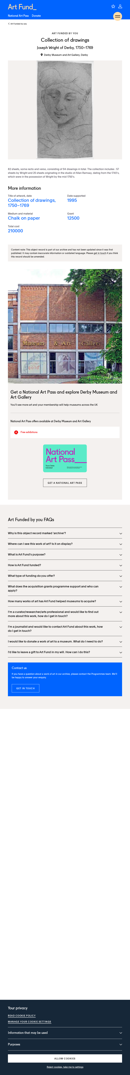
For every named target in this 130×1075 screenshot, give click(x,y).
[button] (65, 483)
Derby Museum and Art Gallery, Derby (66, 54)
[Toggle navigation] (117, 16)
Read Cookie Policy (22, 1015)
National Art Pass (18, 15)
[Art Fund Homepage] (22, 7)
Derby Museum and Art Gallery (72, 421)
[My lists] (113, 6)
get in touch (100, 253)
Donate (36, 15)
